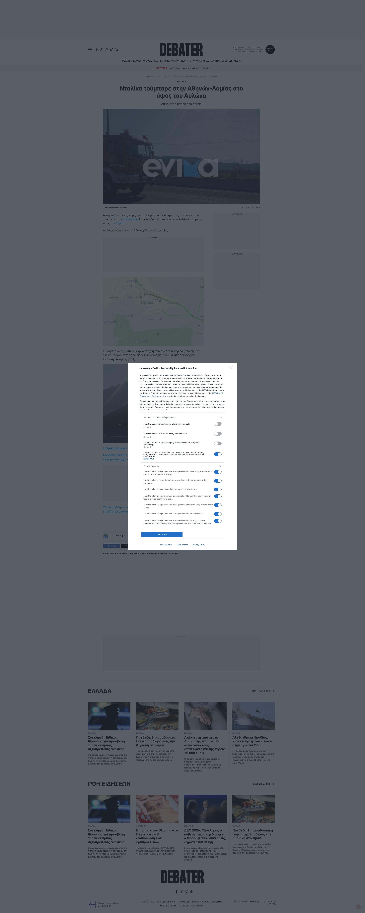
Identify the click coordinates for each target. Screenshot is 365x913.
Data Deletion (166, 545)
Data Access (182, 545)
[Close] (232, 368)
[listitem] (182, 417)
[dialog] (182, 456)
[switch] (218, 424)
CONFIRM (162, 534)
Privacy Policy (198, 545)
